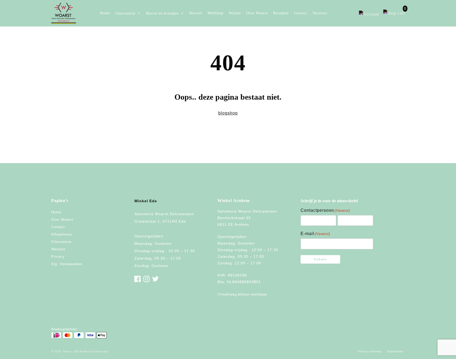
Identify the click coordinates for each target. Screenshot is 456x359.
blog (222, 113)
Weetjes (58, 249)
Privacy (58, 257)
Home (105, 13)
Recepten (281, 13)
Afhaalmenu (61, 234)
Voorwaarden (395, 351)
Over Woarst (257, 13)
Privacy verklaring (369, 351)
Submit (320, 259)
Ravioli (195, 13)
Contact (300, 13)
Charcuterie (61, 242)
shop (232, 113)
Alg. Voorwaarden (66, 264)
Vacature (319, 13)
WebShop (215, 13)
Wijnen (235, 13)
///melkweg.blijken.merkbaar (242, 294)
